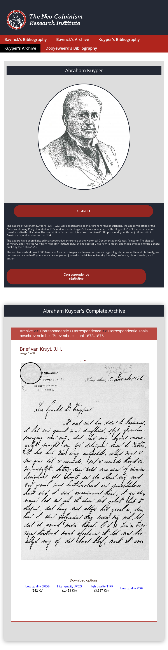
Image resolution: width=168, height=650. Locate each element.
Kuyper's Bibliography (119, 39)
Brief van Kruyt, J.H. (41, 349)
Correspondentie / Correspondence (70, 331)
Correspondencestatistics (76, 276)
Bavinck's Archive (72, 39)
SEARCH (83, 211)
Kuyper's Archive (20, 48)
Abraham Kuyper (84, 70)
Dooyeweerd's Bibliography (71, 48)
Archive (26, 331)
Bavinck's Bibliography (25, 39)
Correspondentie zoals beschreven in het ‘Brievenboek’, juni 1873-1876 (84, 333)
